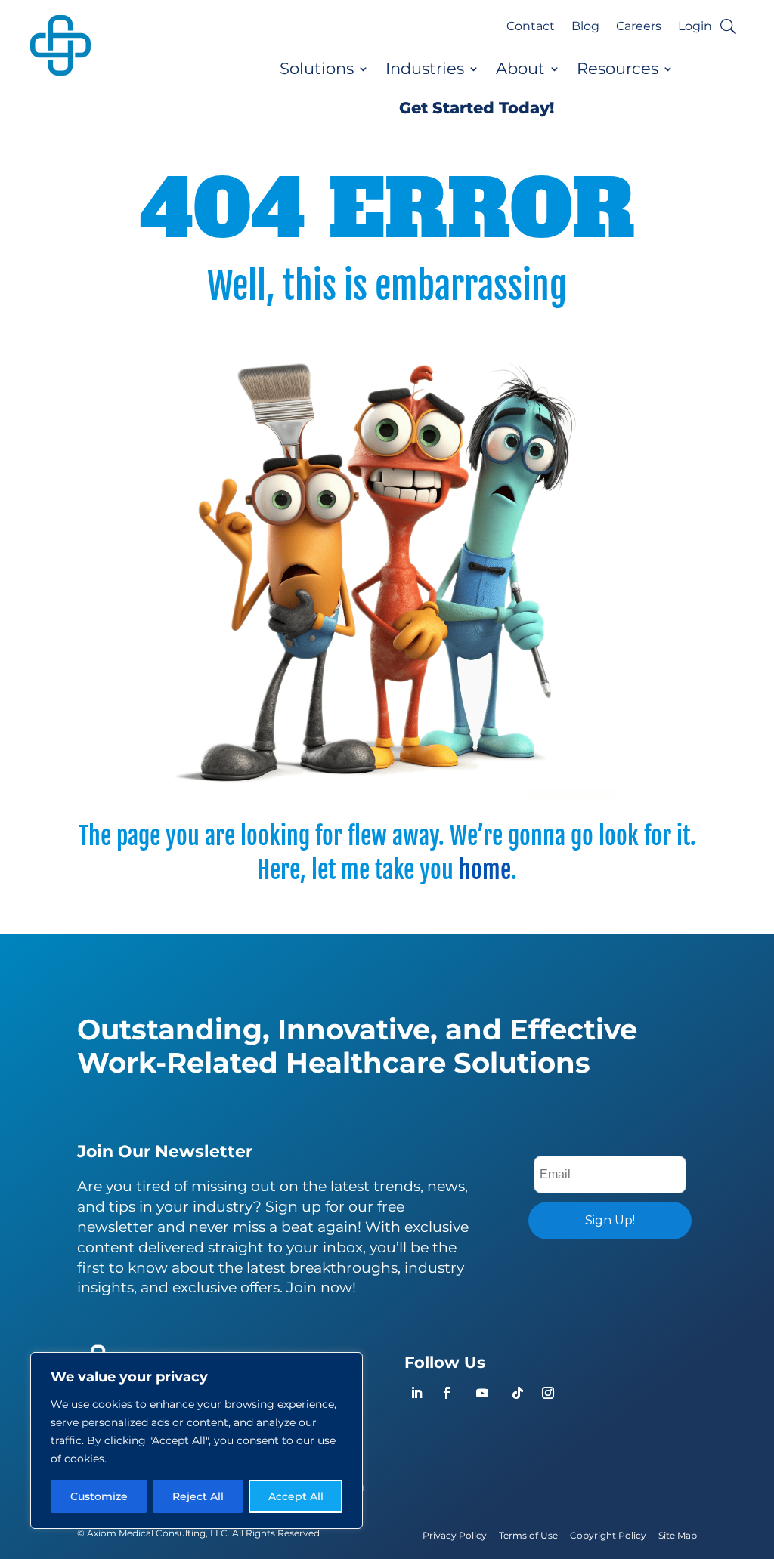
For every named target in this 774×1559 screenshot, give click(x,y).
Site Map (677, 1535)
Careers (638, 27)
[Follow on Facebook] (447, 1393)
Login (695, 27)
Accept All (296, 1496)
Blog (585, 27)
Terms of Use (528, 1535)
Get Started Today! (476, 108)
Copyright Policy (608, 1535)
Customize (99, 1496)
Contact (530, 27)
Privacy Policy (455, 1535)
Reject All (198, 1496)
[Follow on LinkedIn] (416, 1393)
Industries (424, 69)
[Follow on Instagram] (548, 1393)
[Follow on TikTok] (518, 1393)
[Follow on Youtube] (482, 1393)
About (520, 69)
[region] (196, 1440)
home (485, 870)
